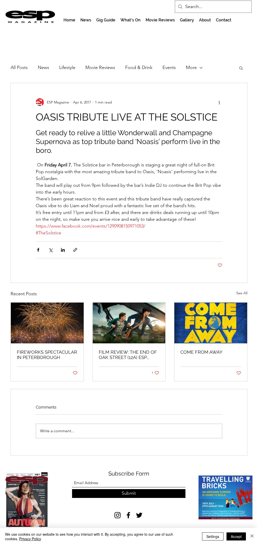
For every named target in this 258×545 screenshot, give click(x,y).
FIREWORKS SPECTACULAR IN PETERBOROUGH (47, 354)
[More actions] (219, 102)
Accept (236, 536)
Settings (212, 536)
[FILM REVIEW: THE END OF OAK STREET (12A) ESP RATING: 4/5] (129, 323)
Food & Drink (138, 67)
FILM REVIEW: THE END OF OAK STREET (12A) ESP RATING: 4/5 (128, 354)
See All (241, 293)
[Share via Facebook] (38, 249)
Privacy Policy (30, 538)
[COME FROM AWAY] (210, 323)
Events (169, 67)
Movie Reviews (100, 67)
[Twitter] (139, 515)
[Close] (252, 536)
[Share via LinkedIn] (62, 249)
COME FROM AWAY (201, 352)
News (43, 67)
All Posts (19, 67)
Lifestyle (67, 67)
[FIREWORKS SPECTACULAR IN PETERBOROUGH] (47, 323)
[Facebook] (128, 515)
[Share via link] (75, 249)
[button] (241, 68)
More (191, 67)
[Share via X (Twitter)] (50, 249)
